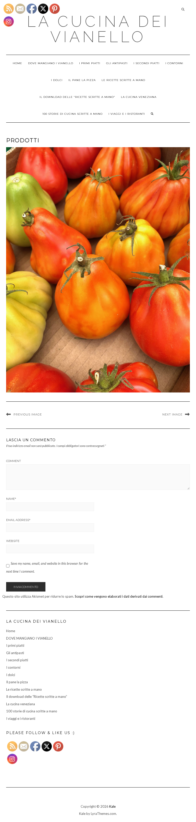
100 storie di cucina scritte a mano (72, 113)
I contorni (174, 63)
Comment (13, 461)
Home (17, 63)
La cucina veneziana (138, 97)
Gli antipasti (117, 63)
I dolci (57, 80)
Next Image (172, 414)
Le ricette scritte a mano (123, 80)
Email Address (18, 520)
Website (12, 541)
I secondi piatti (146, 63)
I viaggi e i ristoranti (126, 113)
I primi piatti (89, 63)
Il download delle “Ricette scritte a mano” (77, 97)
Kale (112, 806)
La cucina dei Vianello (98, 29)
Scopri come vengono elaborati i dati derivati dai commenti (119, 596)
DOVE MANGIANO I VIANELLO (50, 63)
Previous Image (28, 414)
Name (11, 499)
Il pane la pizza (82, 80)
